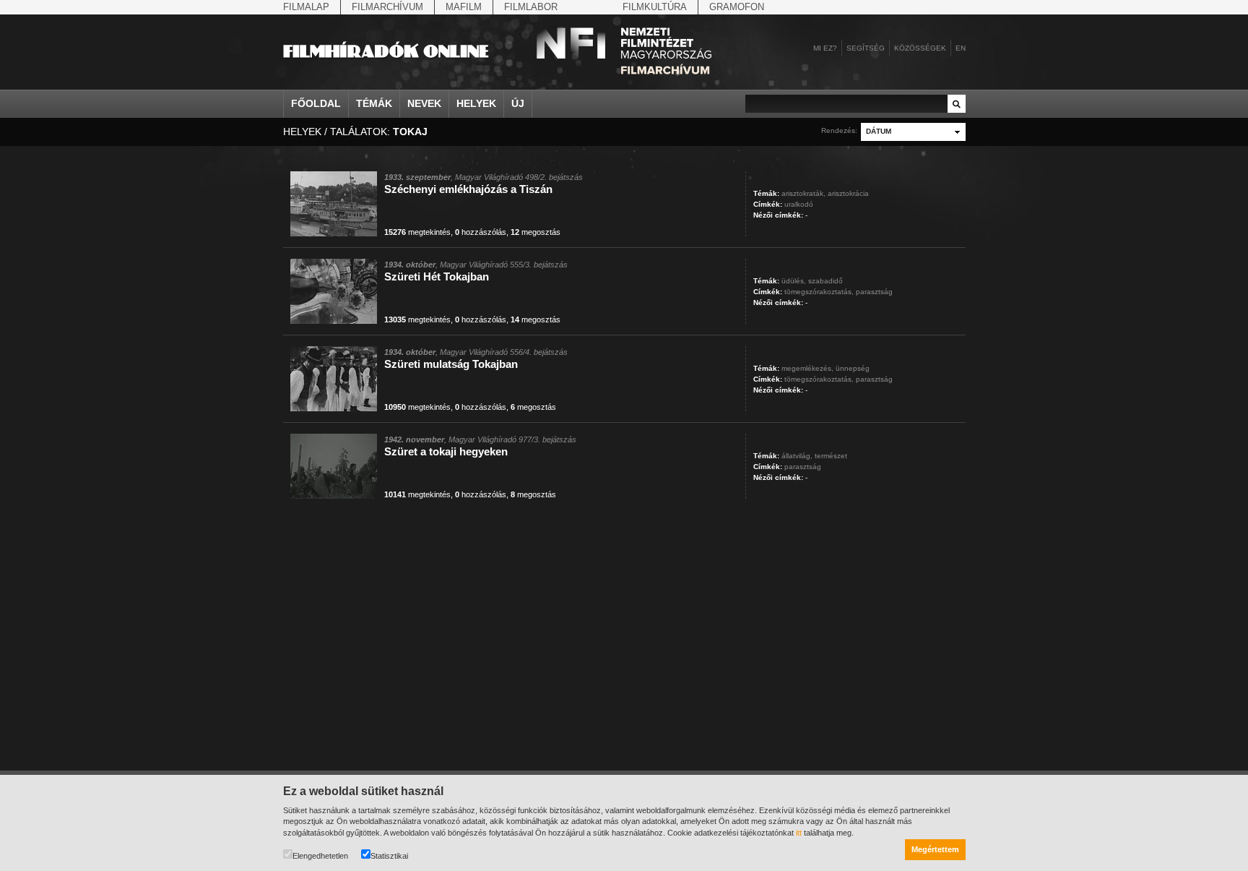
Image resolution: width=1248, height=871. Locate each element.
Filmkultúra (655, 6)
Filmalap (306, 6)
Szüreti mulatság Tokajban (451, 364)
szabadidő (825, 281)
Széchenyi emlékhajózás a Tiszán (468, 189)
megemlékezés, (807, 368)
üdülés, (793, 281)
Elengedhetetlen (320, 855)
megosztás (535, 232)
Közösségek (920, 48)
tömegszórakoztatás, (819, 292)
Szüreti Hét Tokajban (436, 276)
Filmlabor (531, 6)
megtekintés (417, 232)
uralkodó (798, 204)
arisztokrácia (848, 193)
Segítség (865, 48)
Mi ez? (825, 48)
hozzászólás (480, 232)
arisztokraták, (803, 193)
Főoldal (316, 103)
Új (517, 103)
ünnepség (853, 368)
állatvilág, (796, 456)
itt (799, 832)
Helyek (476, 103)
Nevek (424, 103)
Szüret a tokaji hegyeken (446, 451)
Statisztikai (389, 855)
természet (831, 456)
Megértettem (935, 849)
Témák (374, 103)
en (961, 48)
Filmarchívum (387, 6)
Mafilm (464, 6)
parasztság (874, 292)
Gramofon (736, 6)
